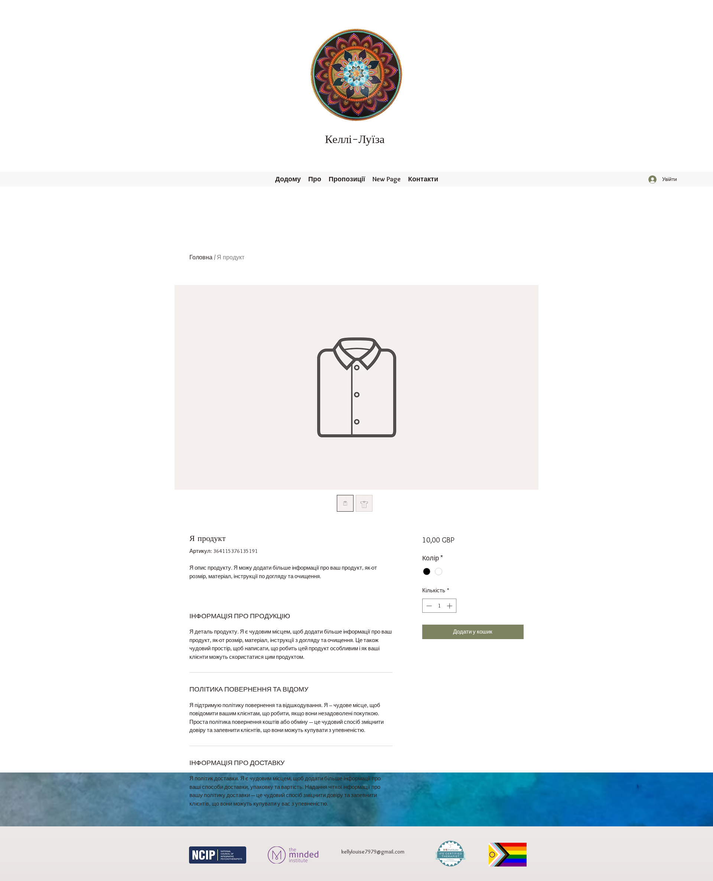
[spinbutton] (439, 606)
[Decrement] (428, 606)
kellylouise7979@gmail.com (372, 851)
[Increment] (450, 606)
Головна (200, 257)
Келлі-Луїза (355, 139)
